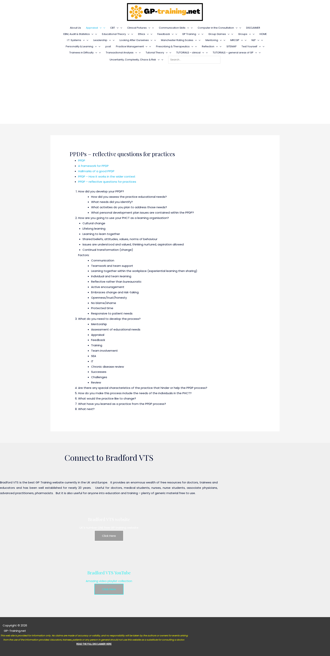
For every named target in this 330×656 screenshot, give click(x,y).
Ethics (141, 34)
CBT (112, 28)
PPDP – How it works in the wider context (106, 176)
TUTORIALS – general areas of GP (233, 52)
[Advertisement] (165, 92)
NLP (254, 40)
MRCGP (234, 40)
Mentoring (211, 40)
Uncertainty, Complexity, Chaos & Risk (133, 59)
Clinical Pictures (137, 28)
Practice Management (130, 46)
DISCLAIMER (253, 28)
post (108, 46)
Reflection (208, 46)
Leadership (100, 40)
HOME (263, 34)
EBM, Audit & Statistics (76, 34)
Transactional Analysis (119, 52)
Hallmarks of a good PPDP (97, 171)
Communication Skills (172, 28)
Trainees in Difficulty (81, 52)
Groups (242, 34)
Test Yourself (249, 46)
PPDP (81, 160)
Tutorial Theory (155, 52)
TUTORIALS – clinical (188, 52)
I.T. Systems (74, 40)
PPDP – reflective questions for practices (107, 182)
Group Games (217, 34)
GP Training (189, 34)
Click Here (109, 536)
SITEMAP (231, 46)
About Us (75, 28)
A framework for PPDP (93, 166)
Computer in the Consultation (216, 28)
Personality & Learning (79, 46)
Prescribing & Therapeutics (173, 46)
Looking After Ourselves (134, 40)
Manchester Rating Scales (177, 40)
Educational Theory (114, 34)
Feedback (163, 34)
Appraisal (92, 28)
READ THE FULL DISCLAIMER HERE (94, 644)
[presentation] (100, 28)
